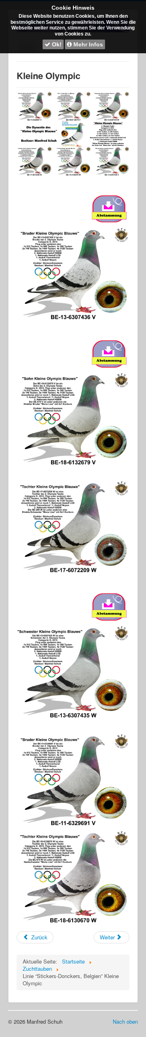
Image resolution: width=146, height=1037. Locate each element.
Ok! (56, 44)
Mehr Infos (87, 44)
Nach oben (125, 1021)
